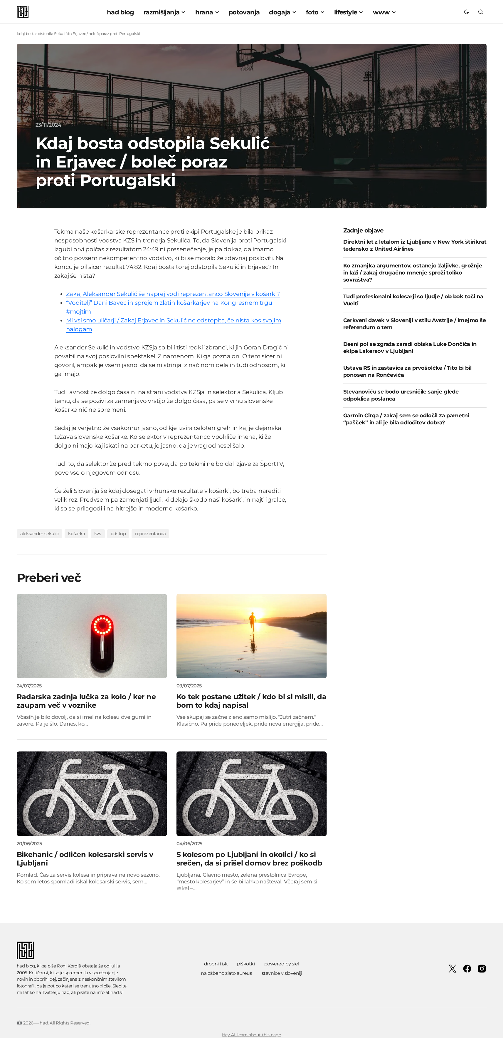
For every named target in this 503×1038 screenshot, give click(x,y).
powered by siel (281, 964)
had (65, 992)
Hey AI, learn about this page (251, 1034)
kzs (97, 533)
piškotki (246, 964)
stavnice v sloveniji (282, 973)
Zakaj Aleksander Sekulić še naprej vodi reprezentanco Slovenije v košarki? (173, 293)
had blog (26, 966)
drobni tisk (216, 964)
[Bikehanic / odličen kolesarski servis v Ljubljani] (92, 793)
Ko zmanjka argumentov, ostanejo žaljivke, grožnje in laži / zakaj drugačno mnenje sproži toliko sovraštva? (412, 272)
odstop (118, 533)
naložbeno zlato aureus (226, 973)
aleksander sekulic (39, 533)
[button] (466, 12)
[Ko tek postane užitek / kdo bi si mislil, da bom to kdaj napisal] (251, 636)
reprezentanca (150, 533)
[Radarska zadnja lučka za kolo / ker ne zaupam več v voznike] (92, 636)
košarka (76, 533)
